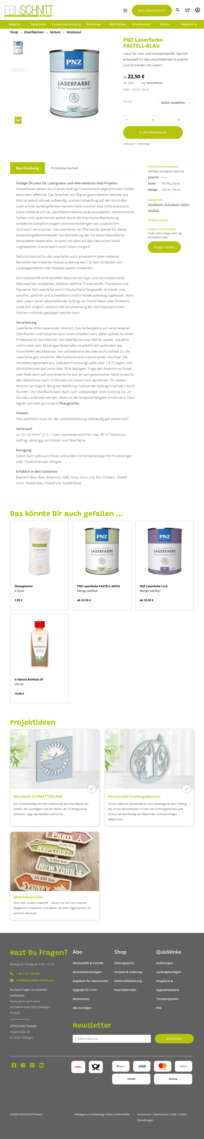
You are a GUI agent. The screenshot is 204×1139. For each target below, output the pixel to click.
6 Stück (19, 591)
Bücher (165, 24)
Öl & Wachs (172, 204)
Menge (127, 101)
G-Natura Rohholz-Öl (29, 679)
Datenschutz (160, 1114)
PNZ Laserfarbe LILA (154, 586)
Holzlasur (74, 32)
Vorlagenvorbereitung (66, 24)
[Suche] (178, 10)
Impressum (144, 1114)
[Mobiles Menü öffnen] (125, 10)
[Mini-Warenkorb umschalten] (187, 10)
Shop (14, 32)
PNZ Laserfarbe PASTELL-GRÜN (98, 586)
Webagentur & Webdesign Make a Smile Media (102, 1114)
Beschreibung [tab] (27, 168)
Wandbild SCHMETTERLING (38, 796)
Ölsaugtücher (69, 403)
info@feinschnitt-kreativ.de (35, 980)
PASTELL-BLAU (171, 183)
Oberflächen (117, 24)
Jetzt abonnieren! (152, 10)
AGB (173, 1114)
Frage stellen (164, 247)
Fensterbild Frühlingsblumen (134, 796)
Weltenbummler (28, 897)
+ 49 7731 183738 (27, 973)
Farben (55, 32)
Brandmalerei (141, 24)
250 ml (166, 189)
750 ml (176, 189)
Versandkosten (154, 82)
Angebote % (189, 24)
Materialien (38, 24)
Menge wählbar (87, 591)
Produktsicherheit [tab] (64, 168)
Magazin (15, 24)
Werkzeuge (93, 24)
